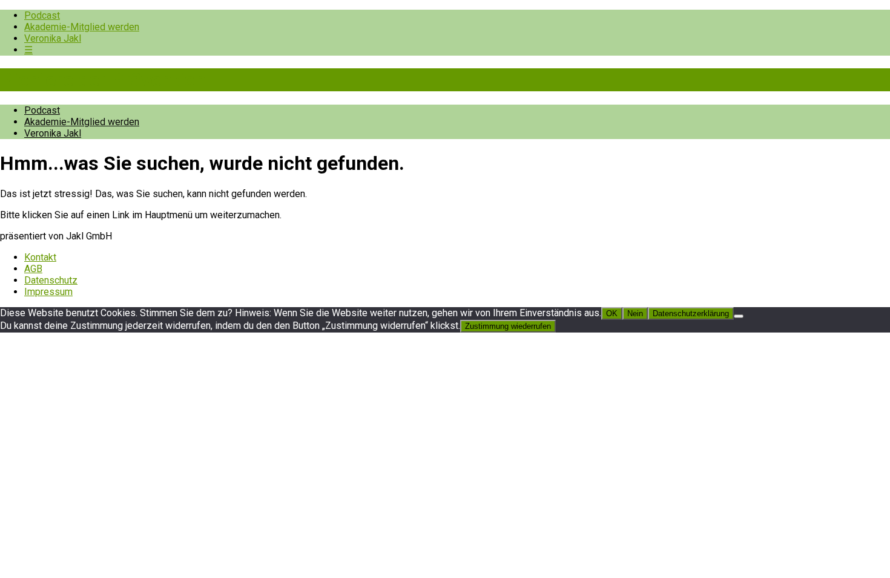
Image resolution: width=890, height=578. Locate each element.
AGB (33, 268)
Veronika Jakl (52, 38)
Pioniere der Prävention (103, 79)
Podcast (42, 15)
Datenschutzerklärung (691, 313)
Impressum (48, 291)
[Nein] (738, 316)
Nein (635, 313)
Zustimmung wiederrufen (508, 326)
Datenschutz (50, 280)
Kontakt (40, 257)
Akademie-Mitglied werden (81, 27)
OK (612, 313)
